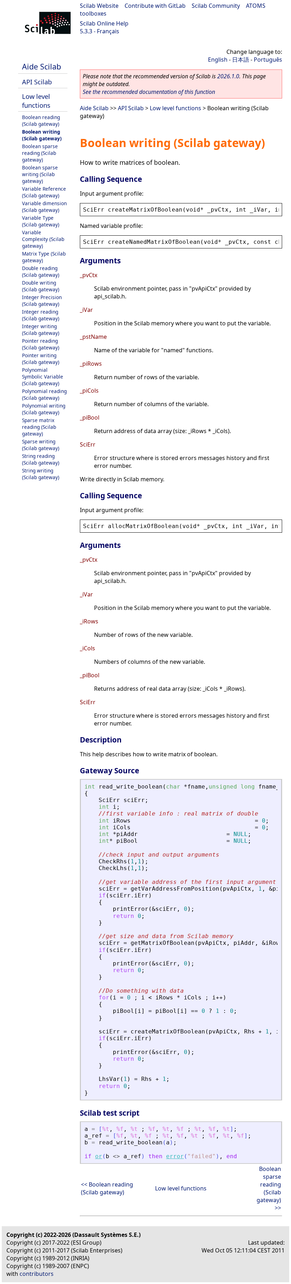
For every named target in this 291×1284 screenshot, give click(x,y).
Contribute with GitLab (155, 6)
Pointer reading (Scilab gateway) (40, 344)
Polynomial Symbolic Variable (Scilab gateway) (42, 376)
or (98, 1156)
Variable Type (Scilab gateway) (40, 221)
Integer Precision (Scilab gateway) (42, 300)
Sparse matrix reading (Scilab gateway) (39, 427)
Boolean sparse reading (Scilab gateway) (40, 153)
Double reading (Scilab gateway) (40, 271)
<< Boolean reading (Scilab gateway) (107, 1188)
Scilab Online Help (104, 23)
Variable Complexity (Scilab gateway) (43, 239)
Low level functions (36, 101)
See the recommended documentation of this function (149, 92)
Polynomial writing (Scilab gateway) (43, 409)
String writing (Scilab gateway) (40, 474)
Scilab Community (216, 6)
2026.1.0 (228, 76)
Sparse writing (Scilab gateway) (40, 445)
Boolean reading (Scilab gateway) (41, 120)
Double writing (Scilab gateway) (40, 286)
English (217, 59)
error (175, 1156)
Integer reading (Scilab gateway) (40, 315)
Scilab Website (99, 6)
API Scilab (37, 81)
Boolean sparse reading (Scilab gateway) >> (269, 1188)
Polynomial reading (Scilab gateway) (44, 394)
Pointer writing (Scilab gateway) (40, 358)
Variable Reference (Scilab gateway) (44, 192)
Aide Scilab (41, 66)
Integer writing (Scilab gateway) (40, 329)
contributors (37, 1274)
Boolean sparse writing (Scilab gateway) (40, 174)
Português (268, 59)
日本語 (240, 59)
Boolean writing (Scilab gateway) (42, 135)
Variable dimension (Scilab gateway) (44, 206)
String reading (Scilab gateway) (40, 459)
